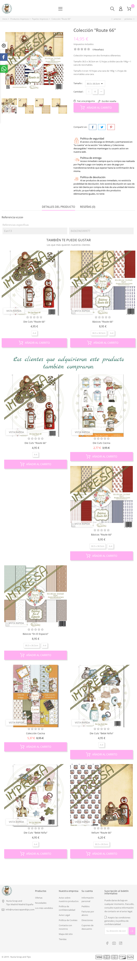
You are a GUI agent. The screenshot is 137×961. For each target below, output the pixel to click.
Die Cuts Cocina (101, 443)
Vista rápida (13, 310)
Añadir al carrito (99, 107)
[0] (129, 9)
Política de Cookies (68, 920)
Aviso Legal (64, 915)
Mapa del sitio (66, 934)
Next (66, 107)
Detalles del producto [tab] (58, 207)
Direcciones (87, 920)
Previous (3, 107)
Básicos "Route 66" (102, 321)
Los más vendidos (44, 908)
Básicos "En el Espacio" (35, 633)
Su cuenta (87, 891)
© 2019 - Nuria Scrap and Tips (16, 956)
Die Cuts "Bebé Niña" (35, 832)
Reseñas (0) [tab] (87, 207)
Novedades (40, 902)
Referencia (8, 217)
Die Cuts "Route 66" (34, 321)
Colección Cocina (35, 733)
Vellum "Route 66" (101, 832)
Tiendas (62, 939)
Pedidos (86, 906)
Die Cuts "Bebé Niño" (101, 733)
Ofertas (38, 897)
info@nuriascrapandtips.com (20, 909)
